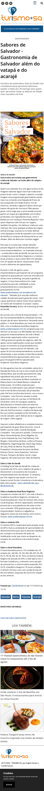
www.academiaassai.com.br (13, 329)
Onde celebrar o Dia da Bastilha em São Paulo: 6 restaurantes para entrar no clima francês (21, 695)
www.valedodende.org (27, 483)
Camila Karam (18, 585)
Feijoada (26, 596)
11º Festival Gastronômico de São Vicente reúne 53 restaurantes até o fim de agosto (21, 658)
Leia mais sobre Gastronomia (13, 618)
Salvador (5, 596)
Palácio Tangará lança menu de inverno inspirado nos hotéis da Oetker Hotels (21, 738)
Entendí (9, 785)
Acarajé (37, 596)
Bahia (16, 596)
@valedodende (7, 486)
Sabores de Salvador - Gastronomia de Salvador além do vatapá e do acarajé (20, 60)
